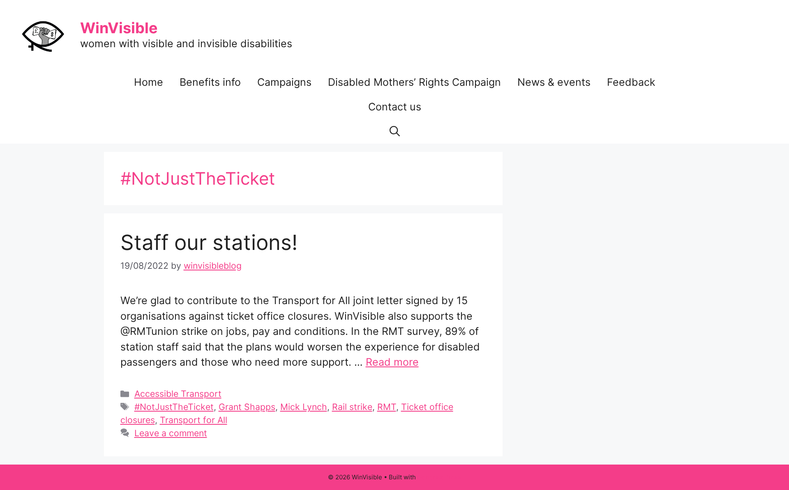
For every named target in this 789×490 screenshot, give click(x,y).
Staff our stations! (209, 242)
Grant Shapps (247, 406)
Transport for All (193, 419)
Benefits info (210, 82)
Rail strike (352, 406)
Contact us (394, 107)
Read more (392, 362)
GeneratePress (439, 477)
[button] (394, 131)
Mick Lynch (303, 406)
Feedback (631, 82)
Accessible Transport (177, 393)
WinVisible (119, 28)
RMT (386, 406)
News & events (554, 82)
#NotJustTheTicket (174, 406)
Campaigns (284, 82)
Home (148, 82)
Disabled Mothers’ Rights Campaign (414, 82)
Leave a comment (170, 433)
